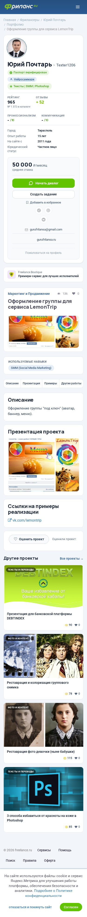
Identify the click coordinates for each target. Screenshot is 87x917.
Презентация (31, 383)
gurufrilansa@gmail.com (46, 229)
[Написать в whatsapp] (48, 210)
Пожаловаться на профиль (43, 252)
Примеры (50, 383)
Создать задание (43, 194)
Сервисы (44, 850)
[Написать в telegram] (39, 210)
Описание (12, 383)
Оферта (49, 860)
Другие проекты (20, 558)
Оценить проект (29, 539)
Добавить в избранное (45, 202)
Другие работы (71, 383)
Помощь (64, 850)
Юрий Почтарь (29, 64)
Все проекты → (72, 558)
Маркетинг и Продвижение (29, 294)
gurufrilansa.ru (46, 239)
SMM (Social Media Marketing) (31, 368)
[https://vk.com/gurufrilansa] (44, 220)
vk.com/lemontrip (27, 520)
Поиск (10, 860)
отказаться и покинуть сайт (30, 907)
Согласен (71, 907)
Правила (29, 860)
